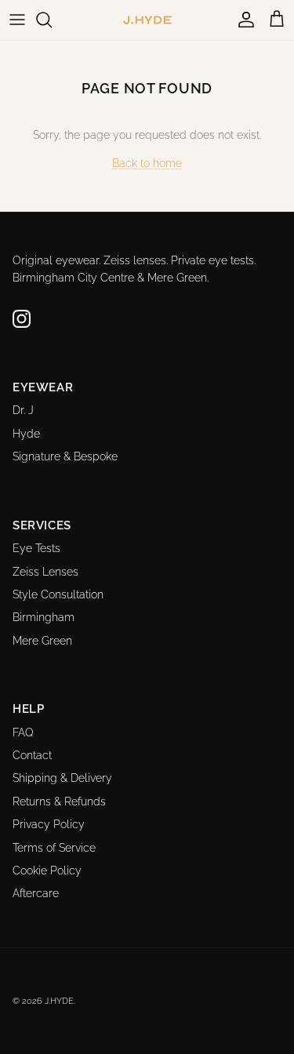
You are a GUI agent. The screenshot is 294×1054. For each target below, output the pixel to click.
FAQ (23, 732)
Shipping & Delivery (62, 778)
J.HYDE (59, 1001)
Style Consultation (58, 594)
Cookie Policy (47, 870)
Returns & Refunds (59, 801)
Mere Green (42, 640)
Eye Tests (36, 548)
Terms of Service (54, 847)
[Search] (51, 19)
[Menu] (17, 19)
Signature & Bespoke (65, 456)
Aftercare (36, 893)
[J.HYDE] (147, 20)
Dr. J (23, 410)
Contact (32, 755)
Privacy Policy (49, 824)
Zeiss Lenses (45, 571)
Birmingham (43, 617)
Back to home (147, 163)
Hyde (26, 433)
